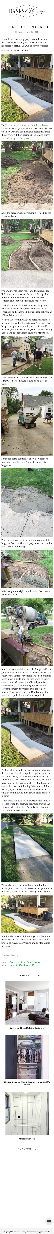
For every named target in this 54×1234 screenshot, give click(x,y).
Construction (17, 962)
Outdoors (24, 965)
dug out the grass (20, 138)
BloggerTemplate (43, 1232)
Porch (35, 965)
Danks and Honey (19, 1232)
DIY (29, 962)
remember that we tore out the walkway (28, 125)
